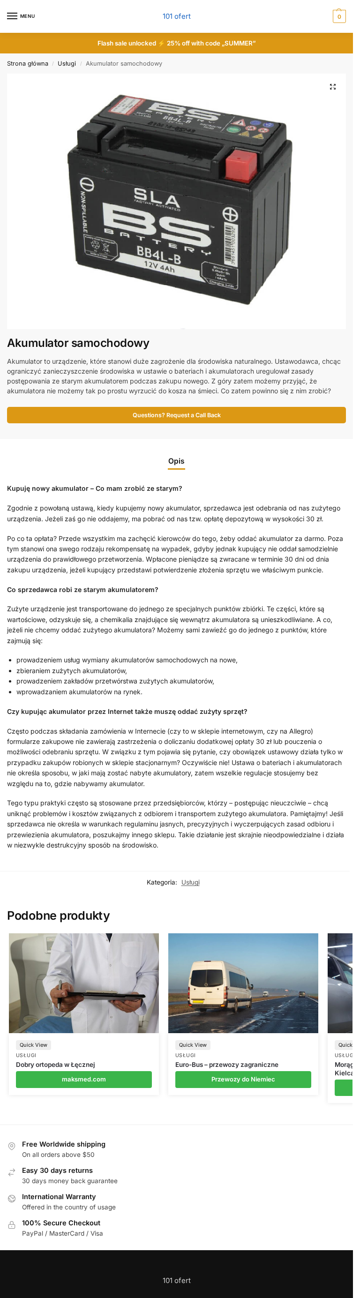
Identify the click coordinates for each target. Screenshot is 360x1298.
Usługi (67, 63)
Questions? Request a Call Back (177, 415)
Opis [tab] (176, 461)
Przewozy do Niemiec (243, 1079)
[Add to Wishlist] (140, 945)
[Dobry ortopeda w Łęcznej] (84, 983)
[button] (333, 87)
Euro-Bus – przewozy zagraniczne (226, 1064)
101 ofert (177, 16)
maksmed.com (84, 1079)
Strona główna (27, 63)
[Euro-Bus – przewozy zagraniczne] (243, 983)
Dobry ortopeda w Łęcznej (55, 1064)
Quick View (33, 1045)
